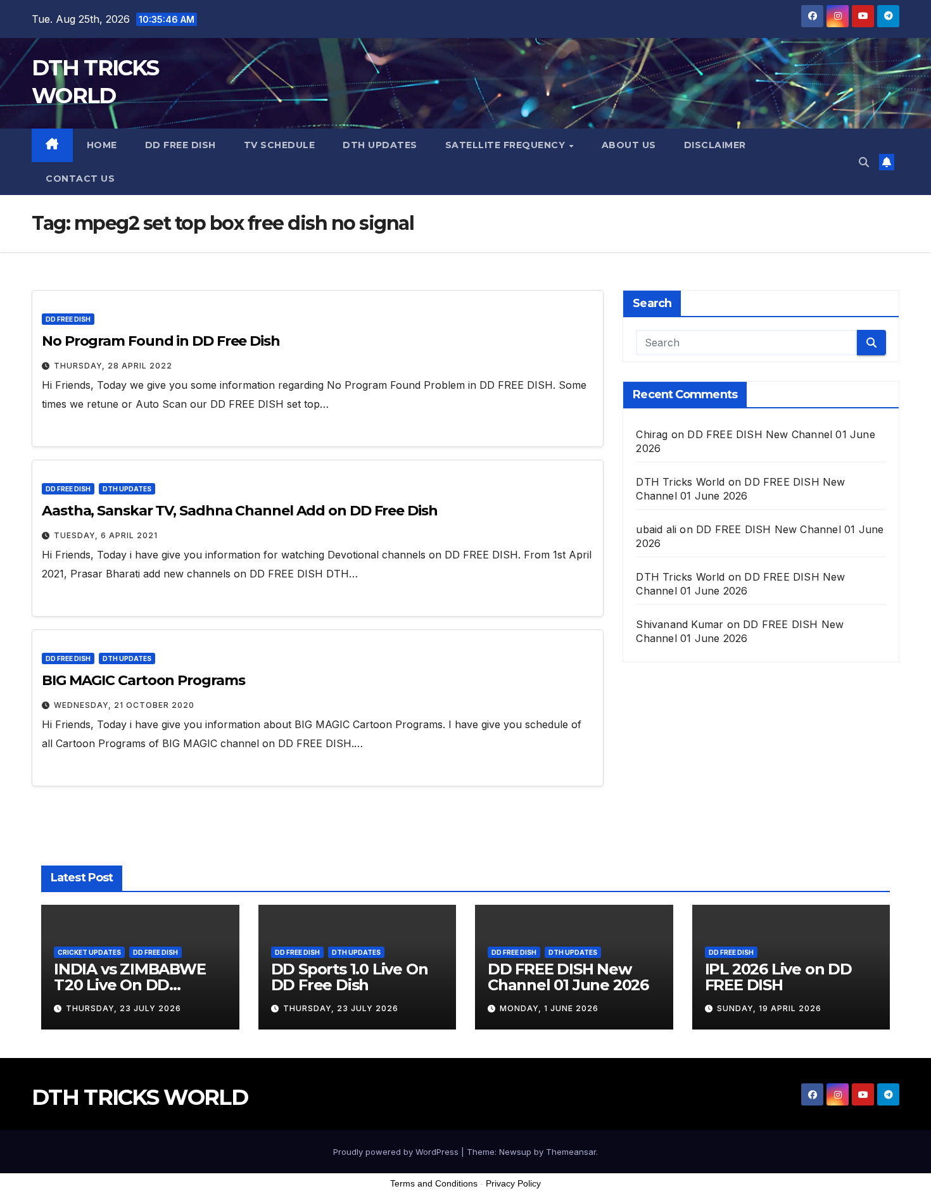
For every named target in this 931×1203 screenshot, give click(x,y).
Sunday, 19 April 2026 (769, 1008)
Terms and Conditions (434, 1183)
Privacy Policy (513, 1183)
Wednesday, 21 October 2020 (124, 705)
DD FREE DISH (180, 145)
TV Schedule (279, 145)
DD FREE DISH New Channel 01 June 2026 (568, 977)
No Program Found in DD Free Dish (161, 341)
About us (629, 145)
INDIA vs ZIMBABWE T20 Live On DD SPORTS (130, 985)
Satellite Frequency (506, 145)
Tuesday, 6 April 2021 (106, 535)
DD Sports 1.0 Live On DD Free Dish (349, 977)
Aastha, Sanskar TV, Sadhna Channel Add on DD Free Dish (240, 510)
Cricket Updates (89, 952)
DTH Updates (380, 145)
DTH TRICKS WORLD (140, 1097)
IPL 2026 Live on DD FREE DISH (778, 977)
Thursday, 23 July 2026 (123, 1008)
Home (102, 145)
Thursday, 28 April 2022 (113, 365)
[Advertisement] (465, 1170)
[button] (864, 162)
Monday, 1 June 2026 (549, 1008)
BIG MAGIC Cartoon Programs (143, 680)
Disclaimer (715, 145)
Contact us (80, 178)
